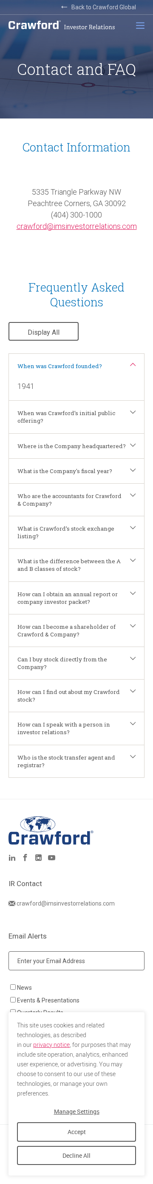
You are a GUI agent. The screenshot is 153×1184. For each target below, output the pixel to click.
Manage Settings (76, 1111)
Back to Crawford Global (103, 7)
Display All (44, 332)
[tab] (76, 366)
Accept (77, 1132)
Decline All (76, 1155)
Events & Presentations (48, 1000)
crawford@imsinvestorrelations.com (77, 226)
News (24, 987)
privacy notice (51, 1044)
